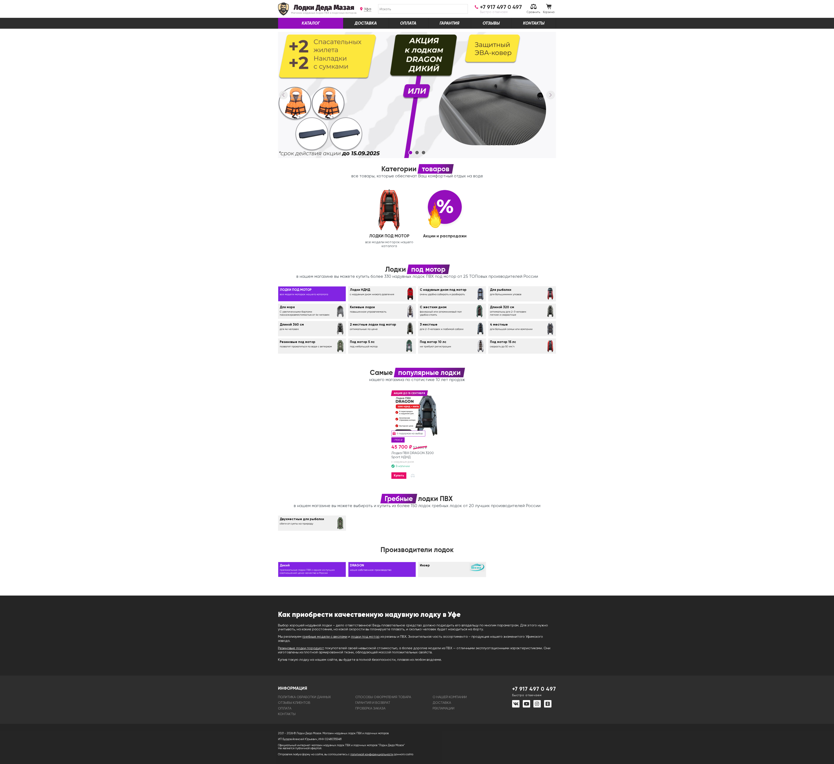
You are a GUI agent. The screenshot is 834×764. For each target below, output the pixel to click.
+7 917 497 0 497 (534, 691)
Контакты (533, 23)
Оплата (408, 23)
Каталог (311, 23)
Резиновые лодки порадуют (301, 648)
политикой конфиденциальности (371, 754)
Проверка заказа (370, 708)
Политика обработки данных (304, 697)
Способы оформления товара (383, 697)
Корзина (549, 12)
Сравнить (533, 12)
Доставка (366, 23)
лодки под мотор (365, 636)
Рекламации (443, 708)
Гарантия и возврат (372, 703)
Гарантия (449, 23)
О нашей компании (450, 697)
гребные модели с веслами (324, 636)
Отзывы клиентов (294, 703)
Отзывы (491, 23)
